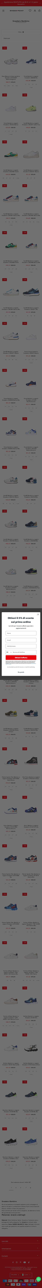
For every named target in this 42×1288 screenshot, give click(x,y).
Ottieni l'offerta (21, 657)
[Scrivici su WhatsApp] (38, 1279)
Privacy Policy (33, 663)
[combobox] (9, 652)
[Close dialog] (38, 614)
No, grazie (21, 672)
